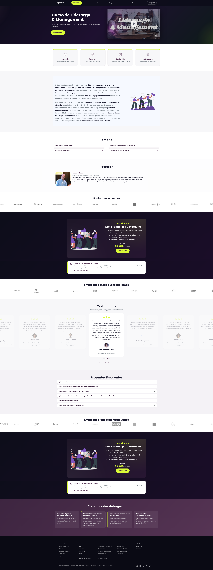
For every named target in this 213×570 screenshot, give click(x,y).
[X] (150, 566)
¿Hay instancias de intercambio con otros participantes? (78, 387)
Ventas (61, 549)
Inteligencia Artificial (65, 546)
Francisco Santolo (122, 549)
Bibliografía (82, 551)
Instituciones (124, 3)
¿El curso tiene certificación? (68, 401)
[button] (133, 24)
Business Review (83, 544)
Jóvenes (91, 3)
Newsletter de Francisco (86, 558)
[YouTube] (137, 566)
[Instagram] (143, 566)
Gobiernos (101, 556)
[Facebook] (146, 566)
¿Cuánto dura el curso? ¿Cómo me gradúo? (74, 391)
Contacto (120, 553)
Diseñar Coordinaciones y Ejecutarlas (122, 146)
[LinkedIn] (140, 566)
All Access (62, 553)
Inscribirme (76, 3)
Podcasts (81, 549)
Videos (80, 546)
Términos (139, 544)
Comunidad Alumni (122, 551)
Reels (80, 553)
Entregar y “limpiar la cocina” (120, 150)
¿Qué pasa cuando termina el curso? (71, 405)
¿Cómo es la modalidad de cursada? (71, 382)
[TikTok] (153, 566)
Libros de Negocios (64, 551)
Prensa (119, 544)
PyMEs (61, 556)
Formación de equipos (104, 551)
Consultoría (101, 549)
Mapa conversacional (62, 150)
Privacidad (139, 546)
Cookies (138, 549)
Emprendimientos (64, 544)
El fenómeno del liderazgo (64, 146)
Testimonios (120, 546)
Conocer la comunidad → (82, 271)
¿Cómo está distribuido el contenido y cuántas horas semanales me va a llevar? (86, 396)
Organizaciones (102, 558)
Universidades (102, 553)
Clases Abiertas (83, 556)
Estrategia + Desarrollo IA (105, 546)
